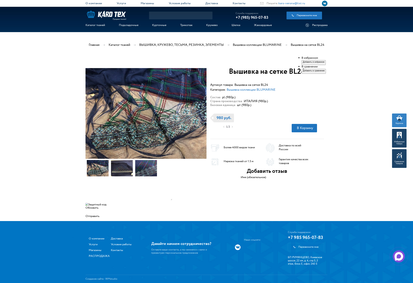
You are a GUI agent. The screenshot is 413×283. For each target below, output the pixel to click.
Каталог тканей (95, 25)
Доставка (211, 3)
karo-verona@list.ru (291, 3)
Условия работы (180, 3)
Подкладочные (128, 25)
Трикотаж (186, 25)
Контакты (239, 3)
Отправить (92, 216)
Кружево (212, 25)
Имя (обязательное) (253, 177)
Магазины (147, 3)
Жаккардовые (263, 25)
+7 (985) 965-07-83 (252, 18)
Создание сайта (94, 279)
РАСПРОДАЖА (99, 256)
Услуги (121, 3)
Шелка (236, 25)
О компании (94, 3)
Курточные (159, 25)
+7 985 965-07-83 (305, 238)
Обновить (92, 208)
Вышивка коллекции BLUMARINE (251, 89)
